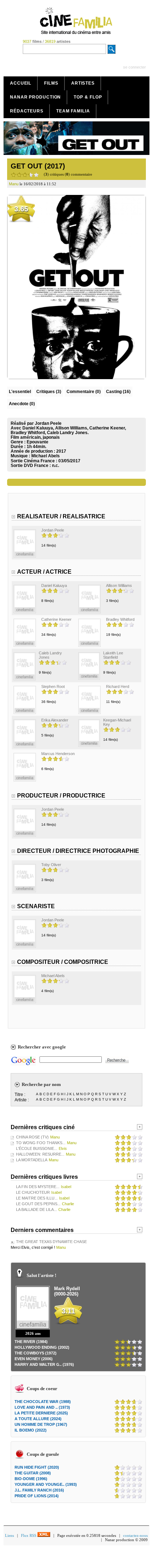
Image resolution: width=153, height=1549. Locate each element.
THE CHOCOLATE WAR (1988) (43, 1401)
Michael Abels (45, 455)
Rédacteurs (26, 111)
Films (51, 83)
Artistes (83, 83)
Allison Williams (119, 585)
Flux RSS (29, 1535)
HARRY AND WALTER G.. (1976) (44, 1364)
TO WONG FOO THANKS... (40, 1143)
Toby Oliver (51, 864)
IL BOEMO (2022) (31, 1430)
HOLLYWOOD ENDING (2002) (42, 1347)
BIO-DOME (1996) (31, 1479)
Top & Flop (88, 97)
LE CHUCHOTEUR (33, 1192)
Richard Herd (117, 686)
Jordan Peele (52, 530)
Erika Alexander (54, 720)
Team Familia (73, 111)
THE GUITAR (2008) (33, 1473)
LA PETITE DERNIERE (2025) (41, 1413)
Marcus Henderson (58, 753)
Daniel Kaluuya (54, 585)
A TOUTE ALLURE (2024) (38, 1419)
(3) (48, 391)
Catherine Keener (56, 619)
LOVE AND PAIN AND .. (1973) (42, 1407)
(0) (84, 391)
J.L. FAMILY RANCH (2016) (39, 1490)
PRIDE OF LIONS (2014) (37, 1496)
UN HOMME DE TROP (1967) (41, 1424)
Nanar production (35, 97)
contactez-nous (135, 1535)
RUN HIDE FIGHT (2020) (37, 1467)
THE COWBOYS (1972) (36, 1353)
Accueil (20, 83)
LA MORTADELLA (31, 1160)
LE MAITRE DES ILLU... (37, 1198)
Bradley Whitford (120, 619)
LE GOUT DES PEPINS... (38, 1204)
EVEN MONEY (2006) (34, 1359)
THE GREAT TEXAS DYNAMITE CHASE (51, 1241)
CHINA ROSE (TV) (32, 1137)
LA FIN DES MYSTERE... (37, 1187)
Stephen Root (53, 686)
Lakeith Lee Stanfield (113, 655)
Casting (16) (118, 391)
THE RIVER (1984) (31, 1341)
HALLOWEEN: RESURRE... (40, 1154)
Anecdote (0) (22, 403)
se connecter (134, 67)
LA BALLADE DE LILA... (36, 1209)
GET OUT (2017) (38, 166)
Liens (9, 1535)
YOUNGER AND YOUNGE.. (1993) (46, 1484)
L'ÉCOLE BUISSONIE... (36, 1148)
